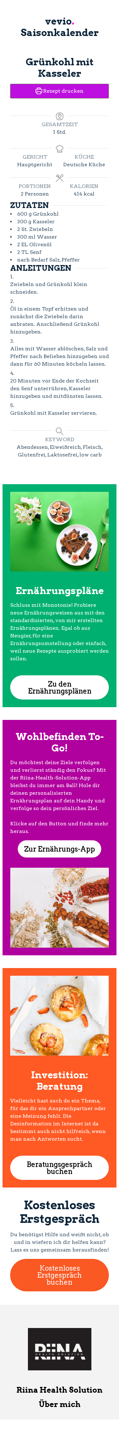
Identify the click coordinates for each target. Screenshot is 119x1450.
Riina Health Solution (59, 1390)
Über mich (60, 1404)
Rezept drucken (62, 91)
